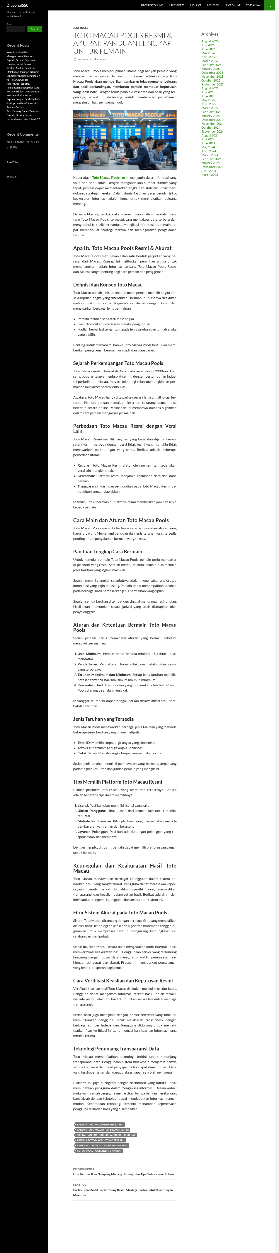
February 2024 (211, 159)
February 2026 (211, 64)
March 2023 (209, 174)
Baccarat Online (152, 5)
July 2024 (207, 139)
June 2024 (208, 143)
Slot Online (233, 5)
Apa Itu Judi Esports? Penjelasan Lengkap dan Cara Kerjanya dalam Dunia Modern (24, 87)
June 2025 (208, 96)
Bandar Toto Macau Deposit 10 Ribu (100, 1124)
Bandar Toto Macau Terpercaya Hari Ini (103, 1129)
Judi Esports (176, 5)
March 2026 (209, 61)
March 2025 (209, 108)
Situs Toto (12, 162)
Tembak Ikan (253, 5)
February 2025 (211, 112)
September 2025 (212, 84)
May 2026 (208, 53)
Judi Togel (213, 5)
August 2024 (210, 135)
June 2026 (208, 49)
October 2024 (210, 127)
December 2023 (212, 167)
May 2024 (208, 147)
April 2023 (208, 170)
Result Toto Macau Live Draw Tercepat (102, 1145)
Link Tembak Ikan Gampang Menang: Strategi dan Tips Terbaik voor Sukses (123, 1171)
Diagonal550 (17, 5)
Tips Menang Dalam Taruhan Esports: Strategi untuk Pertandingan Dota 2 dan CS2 (23, 115)
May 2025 (208, 100)
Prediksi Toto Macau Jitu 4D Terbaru (100, 1140)
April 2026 (208, 57)
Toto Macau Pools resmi (110, 177)
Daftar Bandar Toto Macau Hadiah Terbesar (106, 1135)
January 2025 (210, 116)
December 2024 (212, 119)
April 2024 (208, 151)
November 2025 (212, 76)
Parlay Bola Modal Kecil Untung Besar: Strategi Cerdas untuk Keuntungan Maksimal (123, 1190)
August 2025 (210, 88)
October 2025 (210, 80)
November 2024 (212, 123)
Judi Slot (195, 5)
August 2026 (210, 41)
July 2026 (207, 45)
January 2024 (210, 163)
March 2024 (209, 155)
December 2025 (212, 72)
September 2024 (212, 131)
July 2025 (207, 92)
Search (10, 24)
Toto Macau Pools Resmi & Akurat (99, 1150)
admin (101, 59)
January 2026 (210, 68)
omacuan (12, 176)
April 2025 (208, 104)
